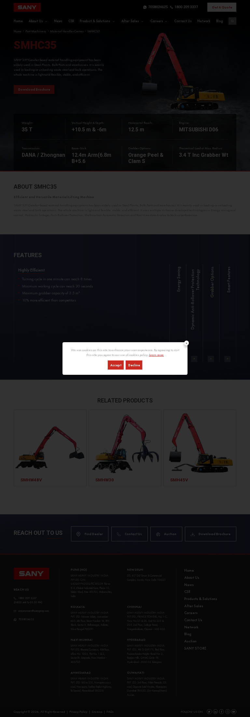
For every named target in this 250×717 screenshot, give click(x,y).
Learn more (156, 355)
